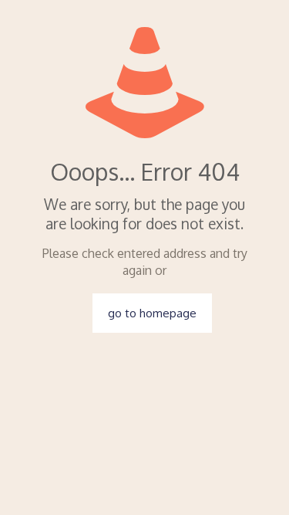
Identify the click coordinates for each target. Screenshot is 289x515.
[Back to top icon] (257, 483)
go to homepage (152, 313)
